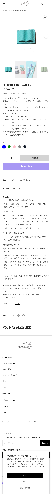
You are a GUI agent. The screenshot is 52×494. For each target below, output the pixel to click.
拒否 (24, 482)
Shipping (6, 93)
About (4, 387)
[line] (18, 315)
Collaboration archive (10, 400)
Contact (20, 422)
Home (5, 10)
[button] (4, 4)
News (4, 381)
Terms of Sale (33, 422)
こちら (17, 303)
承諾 (24, 475)
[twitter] (13, 315)
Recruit (5, 406)
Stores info (6, 394)
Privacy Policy (8, 422)
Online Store (7, 357)
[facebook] (23, 315)
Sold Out (35, 158)
